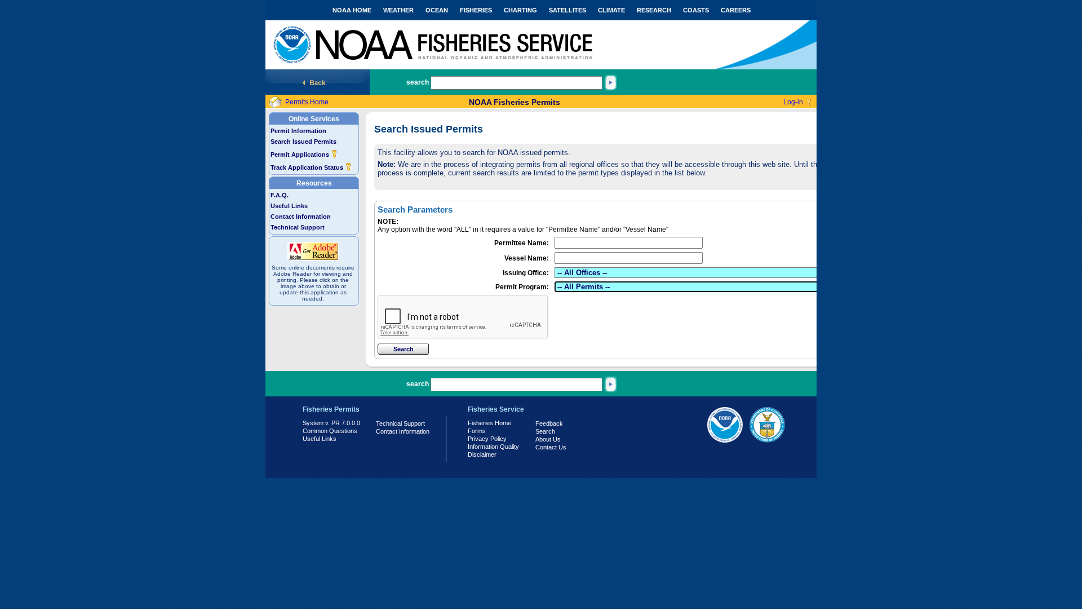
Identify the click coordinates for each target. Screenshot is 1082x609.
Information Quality (493, 446)
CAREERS (736, 10)
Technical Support (297, 227)
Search (545, 431)
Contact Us (550, 447)
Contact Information (300, 216)
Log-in (793, 102)
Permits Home (307, 102)
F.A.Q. (279, 195)
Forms (477, 430)
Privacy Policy (487, 438)
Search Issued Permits (303, 141)
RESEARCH (654, 10)
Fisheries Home (489, 423)
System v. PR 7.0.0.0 (331, 423)
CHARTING (520, 10)
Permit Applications (300, 154)
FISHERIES (476, 10)
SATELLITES (567, 10)
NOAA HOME (351, 10)
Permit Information (298, 130)
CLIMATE (611, 10)
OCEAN (436, 10)
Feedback (549, 423)
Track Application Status (307, 167)
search (417, 82)
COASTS (696, 10)
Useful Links (289, 205)
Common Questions (330, 430)
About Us (548, 439)
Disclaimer (482, 454)
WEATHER (398, 10)
